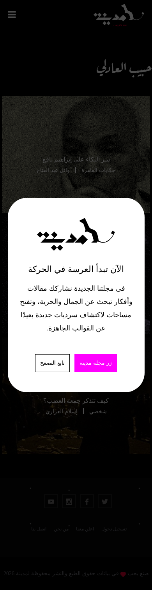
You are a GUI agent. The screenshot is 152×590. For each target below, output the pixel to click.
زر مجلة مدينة (96, 363)
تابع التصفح (52, 363)
